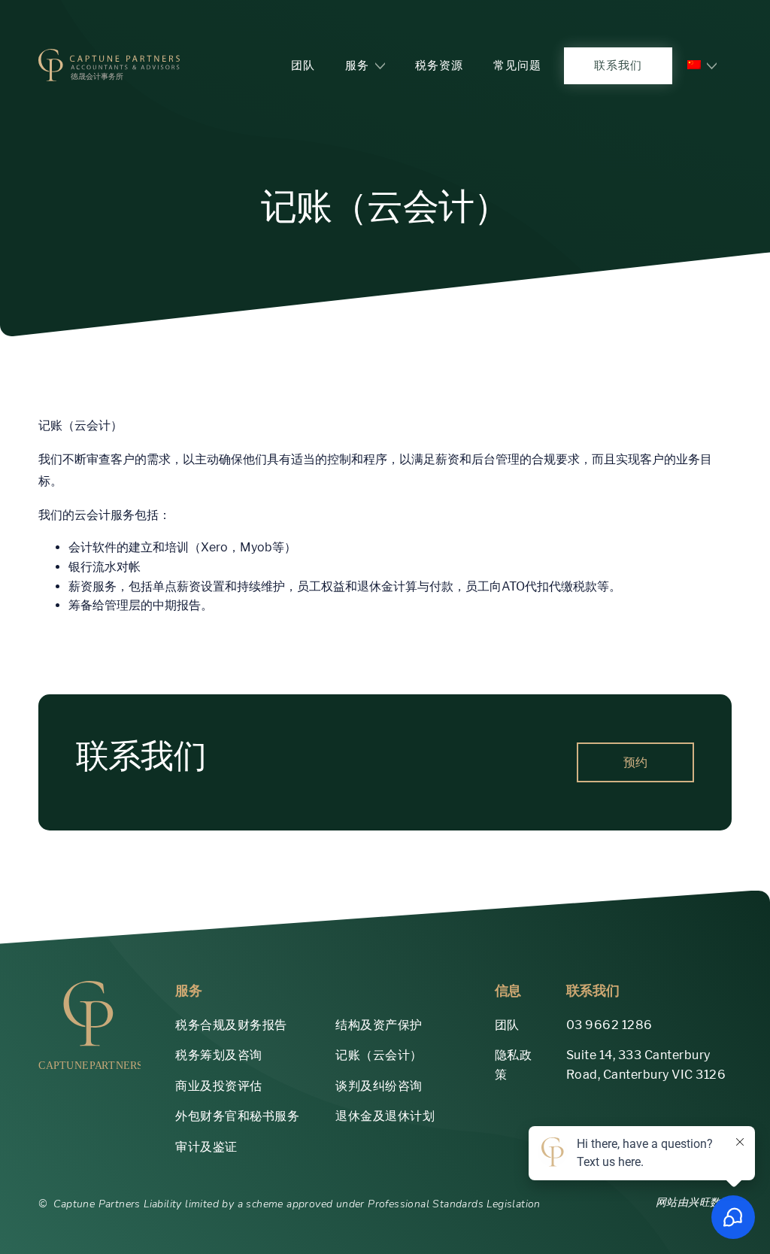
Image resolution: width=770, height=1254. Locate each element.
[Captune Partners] (109, 66)
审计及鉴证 (206, 1147)
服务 (357, 65)
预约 (635, 762)
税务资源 (439, 65)
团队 (303, 65)
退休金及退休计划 (385, 1116)
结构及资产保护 (379, 1025)
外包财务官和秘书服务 (237, 1116)
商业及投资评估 (218, 1086)
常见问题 (517, 65)
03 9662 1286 (609, 1025)
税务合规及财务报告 (231, 1025)
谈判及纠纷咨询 (379, 1086)
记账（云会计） (379, 1055)
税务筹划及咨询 (218, 1055)
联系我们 (618, 65)
